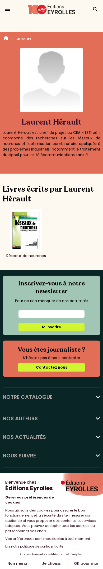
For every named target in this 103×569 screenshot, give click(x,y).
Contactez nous (51, 367)
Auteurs (24, 39)
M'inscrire (51, 327)
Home (6, 39)
